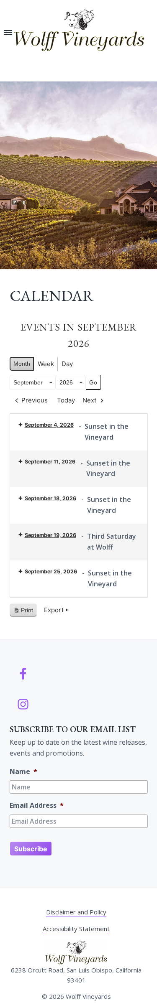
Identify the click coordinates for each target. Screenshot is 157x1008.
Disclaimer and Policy (76, 912)
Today (66, 400)
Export (54, 610)
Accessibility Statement (76, 928)
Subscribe (30, 849)
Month (21, 363)
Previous (34, 400)
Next (89, 400)
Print (23, 612)
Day (67, 364)
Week (46, 364)
